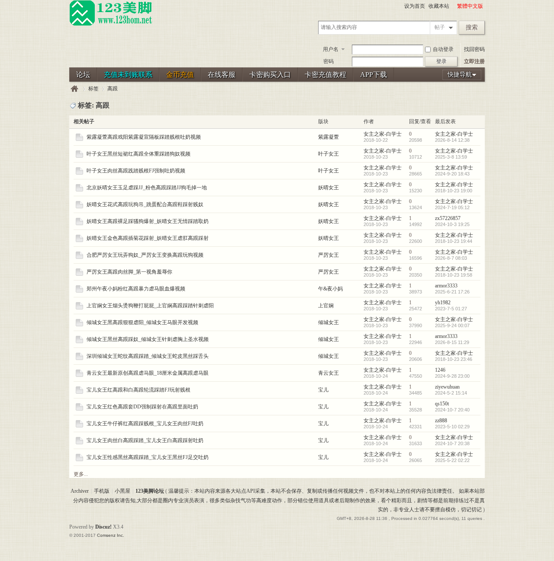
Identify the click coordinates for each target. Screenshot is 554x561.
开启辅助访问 (453, 6)
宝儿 (323, 390)
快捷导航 (460, 74)
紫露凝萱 (328, 137)
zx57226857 (448, 218)
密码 (328, 61)
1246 (440, 370)
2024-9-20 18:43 (452, 173)
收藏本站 (438, 6)
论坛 (83, 74)
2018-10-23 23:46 (453, 359)
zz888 (441, 421)
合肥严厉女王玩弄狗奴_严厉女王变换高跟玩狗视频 (145, 255)
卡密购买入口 (270, 74)
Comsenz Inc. (110, 535)
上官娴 (326, 306)
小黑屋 (122, 491)
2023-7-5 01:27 (451, 308)
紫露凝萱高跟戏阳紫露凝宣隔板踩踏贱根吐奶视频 (144, 137)
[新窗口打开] (79, 139)
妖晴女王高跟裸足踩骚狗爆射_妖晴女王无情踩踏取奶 (148, 221)
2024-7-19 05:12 (452, 207)
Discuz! (103, 527)
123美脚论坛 (74, 89)
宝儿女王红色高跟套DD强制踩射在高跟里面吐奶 (142, 407)
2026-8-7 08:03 (451, 258)
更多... (81, 474)
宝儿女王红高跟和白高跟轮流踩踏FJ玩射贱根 (138, 390)
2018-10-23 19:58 (453, 274)
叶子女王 (328, 154)
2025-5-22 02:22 (452, 460)
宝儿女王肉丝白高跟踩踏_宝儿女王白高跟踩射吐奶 (145, 440)
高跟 (112, 89)
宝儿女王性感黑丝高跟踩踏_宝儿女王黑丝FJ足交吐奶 (148, 457)
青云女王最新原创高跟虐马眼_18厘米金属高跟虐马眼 (148, 373)
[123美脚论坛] (110, 24)
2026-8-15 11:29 (452, 342)
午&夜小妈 (330, 289)
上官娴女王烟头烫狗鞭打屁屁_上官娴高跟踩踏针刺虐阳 (150, 306)
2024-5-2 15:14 (451, 392)
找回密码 (474, 49)
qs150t (442, 404)
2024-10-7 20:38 (452, 443)
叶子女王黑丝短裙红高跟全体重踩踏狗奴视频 (138, 154)
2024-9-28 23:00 (452, 376)
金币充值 (180, 74)
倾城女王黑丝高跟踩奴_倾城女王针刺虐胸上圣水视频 (148, 339)
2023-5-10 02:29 (452, 426)
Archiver (80, 491)
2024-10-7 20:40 (452, 409)
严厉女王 (328, 255)
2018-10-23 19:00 (453, 190)
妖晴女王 (328, 188)
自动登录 (443, 49)
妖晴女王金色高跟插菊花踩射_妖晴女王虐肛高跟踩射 (148, 238)
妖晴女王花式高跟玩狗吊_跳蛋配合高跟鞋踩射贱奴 (145, 204)
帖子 (440, 27)
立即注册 (474, 61)
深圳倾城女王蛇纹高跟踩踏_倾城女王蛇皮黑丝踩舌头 (148, 356)
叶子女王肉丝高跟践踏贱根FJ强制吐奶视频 (136, 171)
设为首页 (414, 6)
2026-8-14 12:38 (452, 140)
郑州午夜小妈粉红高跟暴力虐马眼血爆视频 (136, 289)
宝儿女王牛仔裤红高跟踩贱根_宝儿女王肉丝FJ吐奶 (145, 424)
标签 (93, 89)
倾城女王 (328, 322)
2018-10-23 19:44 (453, 241)
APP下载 (373, 74)
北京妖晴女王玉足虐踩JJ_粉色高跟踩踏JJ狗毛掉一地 (147, 188)
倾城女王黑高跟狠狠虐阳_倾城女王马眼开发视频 (142, 322)
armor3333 (446, 286)
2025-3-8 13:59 (451, 156)
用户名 (330, 49)
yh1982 (443, 303)
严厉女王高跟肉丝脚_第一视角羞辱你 (129, 272)
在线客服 (221, 74)
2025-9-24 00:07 (452, 325)
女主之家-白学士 (383, 134)
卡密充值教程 (325, 74)
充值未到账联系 (128, 74)
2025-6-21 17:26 (452, 291)
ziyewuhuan (447, 387)
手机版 (102, 491)
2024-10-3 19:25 (452, 224)
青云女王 (328, 373)
